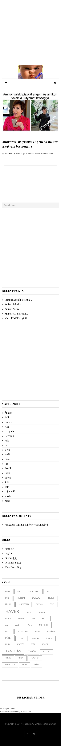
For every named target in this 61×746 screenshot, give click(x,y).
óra (36, 664)
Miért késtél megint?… (17, 318)
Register (9, 548)
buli (48, 591)
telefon (46, 652)
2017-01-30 (20, 153)
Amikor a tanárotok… (17, 313)
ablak (7, 591)
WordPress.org (13, 567)
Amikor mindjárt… (15, 304)
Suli (7, 482)
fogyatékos (24, 604)
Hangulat (10, 431)
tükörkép (35, 658)
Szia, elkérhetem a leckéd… (34, 524)
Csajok (8, 422)
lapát (17, 625)
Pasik (7, 454)
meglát (43, 625)
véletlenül (10, 665)
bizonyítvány (34, 591)
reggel (22, 638)
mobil (7, 631)
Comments (13, 562)
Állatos (8, 412)
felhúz (8, 604)
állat (24, 665)
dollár (36, 597)
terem (21, 658)
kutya (45, 619)
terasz (8, 658)
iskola (8, 619)
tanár (32, 651)
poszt (37, 631)
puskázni (51, 631)
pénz (8, 637)
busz (7, 598)
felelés (51, 598)
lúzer (29, 625)
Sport (8, 477)
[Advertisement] (30, 31)
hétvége (41, 612)
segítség (20, 644)
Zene (7, 500)
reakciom (8, 153)
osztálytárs (22, 631)
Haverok (9, 435)
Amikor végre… (13, 308)
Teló (7, 486)
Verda (8, 496)
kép (6, 625)
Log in (8, 553)
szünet (45, 644)
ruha (7, 644)
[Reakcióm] (30, 72)
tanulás (13, 651)
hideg (28, 612)
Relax (7, 472)
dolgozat (20, 598)
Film (7, 426)
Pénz (7, 459)
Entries (11, 557)
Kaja (7, 440)
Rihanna (35, 638)
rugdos (49, 638)
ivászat (21, 619)
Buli (7, 417)
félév (52, 604)
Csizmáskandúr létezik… (18, 299)
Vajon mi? (10, 491)
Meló (7, 449)
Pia (6, 463)
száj (33, 644)
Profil (8, 468)
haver (12, 611)
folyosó (39, 604)
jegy (33, 619)
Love (7, 445)
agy (19, 591)
